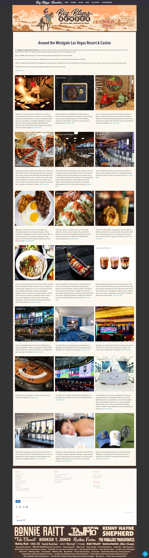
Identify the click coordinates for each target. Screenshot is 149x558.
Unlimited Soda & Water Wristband (62, 479)
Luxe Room (18, 476)
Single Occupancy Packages (22, 489)
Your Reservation (97, 488)
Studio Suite (18, 478)
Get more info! (36, 127)
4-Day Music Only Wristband (22, 490)
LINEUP (66, 2)
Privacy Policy (96, 478)
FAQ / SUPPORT (95, 2)
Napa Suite (18, 487)
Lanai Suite (18, 479)
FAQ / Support (96, 486)
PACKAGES (73, 2)
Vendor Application (97, 476)
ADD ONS (81, 2)
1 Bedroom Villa (19, 484)
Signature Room (19, 475)
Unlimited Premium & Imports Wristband (63, 478)
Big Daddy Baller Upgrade (60, 475)
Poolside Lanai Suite (20, 482)
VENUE (87, 2)
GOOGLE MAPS (19, 70)
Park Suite (18, 485)
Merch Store (96, 485)
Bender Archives (97, 475)
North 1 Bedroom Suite (21, 481)
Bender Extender (58, 481)
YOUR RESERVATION (107, 2)
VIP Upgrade (57, 476)
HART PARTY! (57, 482)
